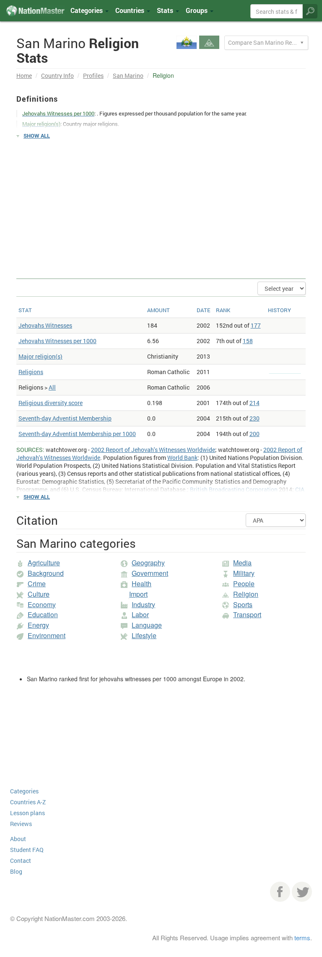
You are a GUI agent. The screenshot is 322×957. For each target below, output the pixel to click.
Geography (148, 562)
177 (256, 325)
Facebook (280, 892)
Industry (143, 604)
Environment (46, 635)
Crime (37, 583)
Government (150, 573)
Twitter (302, 892)
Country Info (57, 76)
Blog (16, 871)
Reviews (21, 824)
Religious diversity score (50, 403)
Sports (242, 604)
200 (254, 434)
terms (302, 937)
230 (254, 418)
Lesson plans (27, 813)
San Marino (128, 76)
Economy (42, 604)
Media (242, 562)
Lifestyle (144, 635)
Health (141, 583)
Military (243, 573)
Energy (38, 625)
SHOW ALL (36, 135)
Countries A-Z (28, 802)
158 (248, 341)
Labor (140, 614)
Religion (245, 594)
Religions (30, 372)
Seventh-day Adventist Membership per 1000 (77, 434)
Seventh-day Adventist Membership (65, 418)
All (52, 387)
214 (254, 403)
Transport (247, 614)
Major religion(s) (40, 356)
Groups (197, 10)
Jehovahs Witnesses (45, 325)
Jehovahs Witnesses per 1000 (57, 341)
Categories (87, 10)
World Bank (182, 458)
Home (24, 76)
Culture (38, 594)
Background (46, 573)
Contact (20, 861)
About (18, 839)
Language (147, 625)
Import (138, 594)
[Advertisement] (161, 205)
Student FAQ (27, 850)
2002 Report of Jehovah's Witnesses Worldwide (153, 450)
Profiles (93, 76)
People (243, 583)
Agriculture (44, 562)
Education (43, 614)
